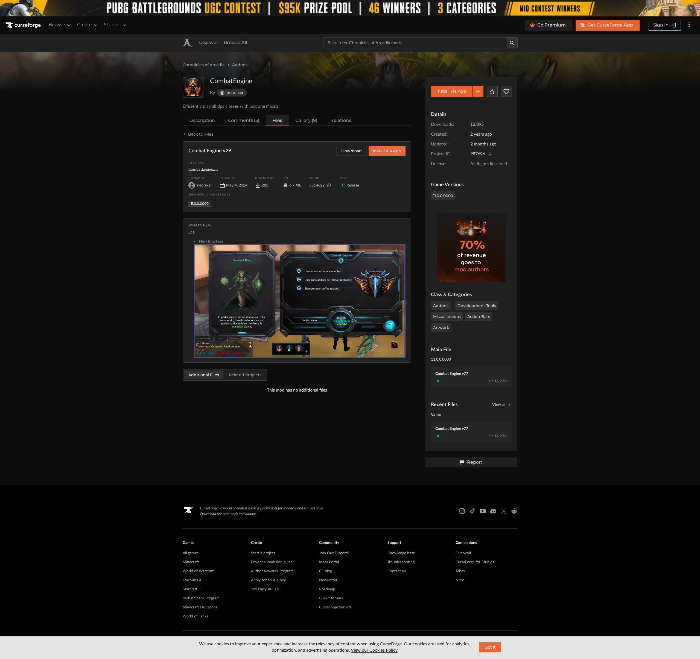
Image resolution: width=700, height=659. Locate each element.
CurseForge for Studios (475, 562)
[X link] (503, 511)
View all (498, 405)
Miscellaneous (447, 316)
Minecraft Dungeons (200, 607)
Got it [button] (490, 647)
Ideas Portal (329, 562)
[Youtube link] (483, 511)
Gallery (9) (306, 120)
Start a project (263, 553)
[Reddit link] (514, 511)
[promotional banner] (350, 8)
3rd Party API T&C (266, 589)
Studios (112, 24)
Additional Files (203, 374)
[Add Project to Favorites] (492, 91)
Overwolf (463, 553)
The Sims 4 (192, 580)
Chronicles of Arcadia (203, 64)
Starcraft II (192, 589)
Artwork (441, 327)
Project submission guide (272, 562)
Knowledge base (401, 553)
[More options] (689, 25)
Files (277, 120)
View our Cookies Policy (374, 650)
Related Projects (245, 374)
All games (191, 553)
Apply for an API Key (268, 580)
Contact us (396, 571)
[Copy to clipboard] (490, 154)
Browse (57, 24)
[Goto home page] (23, 25)
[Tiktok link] (472, 511)
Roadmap (327, 589)
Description (202, 120)
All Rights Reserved (488, 164)
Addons (239, 64)
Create (84, 24)
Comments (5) (243, 120)
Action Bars (478, 316)
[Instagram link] (462, 511)
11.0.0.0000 (443, 195)
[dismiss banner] (691, 8)
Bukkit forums (331, 598)
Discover (208, 42)
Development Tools (476, 305)
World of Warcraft (198, 571)
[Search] (512, 42)
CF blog (325, 571)
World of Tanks (195, 616)
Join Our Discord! (334, 553)
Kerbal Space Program (201, 598)
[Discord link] (493, 511)
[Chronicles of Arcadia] (188, 42)
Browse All (235, 42)
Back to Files (200, 134)
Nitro (460, 580)
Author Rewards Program (272, 571)
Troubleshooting (401, 562)
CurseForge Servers (335, 607)
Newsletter (328, 580)
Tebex (460, 571)
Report (474, 462)
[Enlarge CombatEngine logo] (193, 87)
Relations (340, 120)
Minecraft (191, 562)
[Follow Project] (506, 91)
